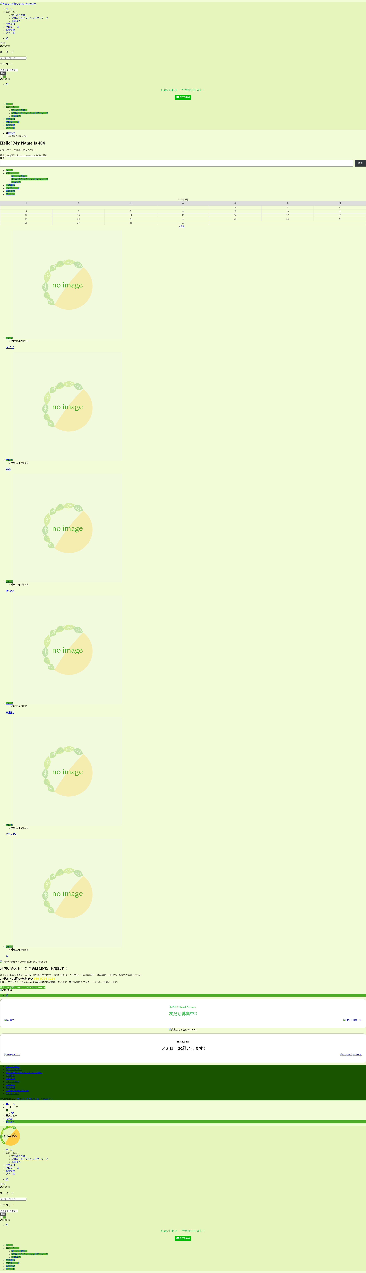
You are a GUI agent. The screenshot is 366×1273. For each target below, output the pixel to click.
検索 (3, 73)
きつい (10, 590)
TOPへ (11, 1121)
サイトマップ (12, 1093)
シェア (14, 1107)
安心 (8, 469)
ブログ (9, 338)
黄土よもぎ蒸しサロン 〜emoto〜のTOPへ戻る (23, 155)
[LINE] (12, 1113)
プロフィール (12, 27)
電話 (10, 1118)
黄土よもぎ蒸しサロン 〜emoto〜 (34, 1099)
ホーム (9, 9)
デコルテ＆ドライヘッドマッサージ (29, 18)
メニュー (12, 1115)
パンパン (11, 834)
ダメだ (10, 347)
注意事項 (10, 24)
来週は (10, 712)
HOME (11, 133)
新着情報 (10, 30)
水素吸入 (16, 21)
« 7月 (181, 226)
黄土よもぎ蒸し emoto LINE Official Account (22, 987)
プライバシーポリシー (17, 1090)
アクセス (10, 33)
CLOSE (6, 46)
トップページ (12, 1066)
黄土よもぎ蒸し (19, 15)
